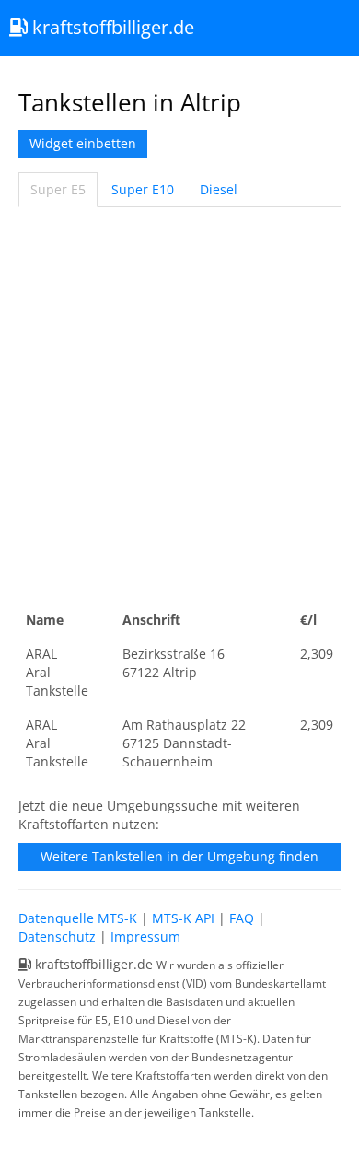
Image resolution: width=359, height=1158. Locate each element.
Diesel (218, 189)
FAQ (241, 918)
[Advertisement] (179, 405)
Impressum (145, 936)
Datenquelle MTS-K (77, 918)
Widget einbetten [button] (82, 143)
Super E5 (58, 189)
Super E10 (142, 189)
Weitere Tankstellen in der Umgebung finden (179, 856)
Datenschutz (57, 936)
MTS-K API (183, 918)
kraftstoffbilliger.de (111, 27)
